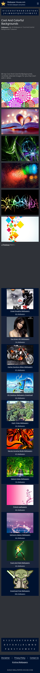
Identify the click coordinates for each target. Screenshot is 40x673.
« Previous (5, 245)
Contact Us (34, 658)
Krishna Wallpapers (20, 662)
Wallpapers (5, 27)
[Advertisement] (20, 51)
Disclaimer (5, 658)
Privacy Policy (19, 658)
